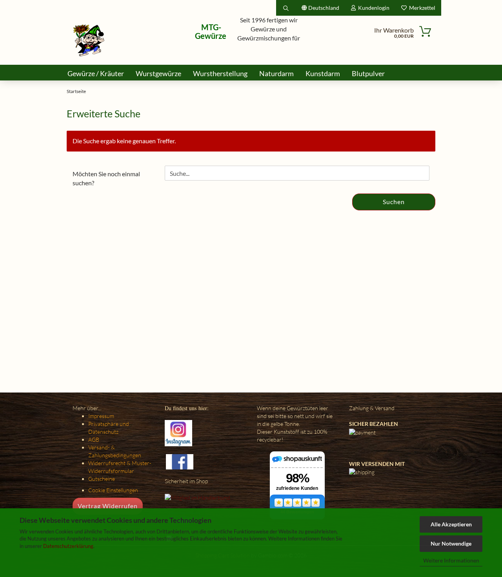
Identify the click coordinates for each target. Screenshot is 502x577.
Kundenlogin (372, 7)
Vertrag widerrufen (108, 505)
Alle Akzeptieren (451, 524)
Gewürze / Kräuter (95, 73)
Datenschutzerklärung (68, 546)
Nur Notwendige (451, 543)
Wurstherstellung (220, 73)
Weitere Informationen (451, 560)
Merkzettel (421, 7)
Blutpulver (368, 73)
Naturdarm (276, 73)
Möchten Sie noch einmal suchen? (106, 178)
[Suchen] (286, 8)
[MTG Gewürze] (89, 40)
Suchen (394, 201)
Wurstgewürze (158, 73)
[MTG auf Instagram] (178, 432)
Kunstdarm (323, 73)
